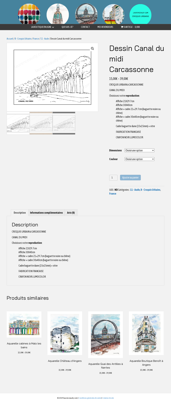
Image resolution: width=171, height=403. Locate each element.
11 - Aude (45, 38)
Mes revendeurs (105, 26)
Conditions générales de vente (90, 398)
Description (20, 212)
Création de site (108, 398)
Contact (85, 26)
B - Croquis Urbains (23, 38)
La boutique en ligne (41, 26)
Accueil (10, 38)
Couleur (113, 159)
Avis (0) (71, 212)
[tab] (20, 212)
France (36, 38)
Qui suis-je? (67, 26)
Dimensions (115, 150)
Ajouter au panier (130, 177)
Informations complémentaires (46, 212)
